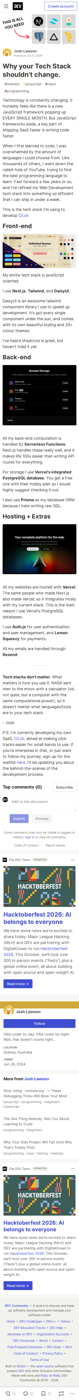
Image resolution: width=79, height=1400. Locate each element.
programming (16, 91)
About (43, 1340)
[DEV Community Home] (17, 6)
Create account (61, 6)
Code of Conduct (26, 845)
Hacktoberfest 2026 (27, 1253)
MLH (68, 1347)
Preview (42, 818)
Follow (39, 1023)
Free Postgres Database (24, 1347)
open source (45, 1366)
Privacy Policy (53, 1353)
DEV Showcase (24, 1340)
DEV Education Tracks (29, 1328)
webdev (12, 84)
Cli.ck (23, 215)
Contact (57, 1340)
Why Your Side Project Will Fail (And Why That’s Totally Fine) (37, 1147)
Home (11, 1321)
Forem (21, 1366)
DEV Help (56, 1328)
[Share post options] (72, 1393)
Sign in (29, 837)
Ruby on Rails (50, 1375)
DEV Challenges (30, 1321)
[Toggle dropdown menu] (72, 859)
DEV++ (51, 1321)
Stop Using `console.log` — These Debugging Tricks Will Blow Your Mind (35, 1098)
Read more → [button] (18, 984)
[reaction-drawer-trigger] (10, 1393)
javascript (32, 84)
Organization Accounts (52, 1334)
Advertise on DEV (19, 1334)
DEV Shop (54, 1347)
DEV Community (16, 1305)
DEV (21, 1371)
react (50, 84)
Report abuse (55, 845)
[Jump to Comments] (28, 1393)
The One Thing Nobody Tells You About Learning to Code (36, 1124)
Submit (19, 818)
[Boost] (61, 1393)
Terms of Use (39, 1360)
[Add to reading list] (46, 1393)
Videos (65, 1321)
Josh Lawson (25, 51)
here (21, 762)
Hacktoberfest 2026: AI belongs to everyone (37, 918)
